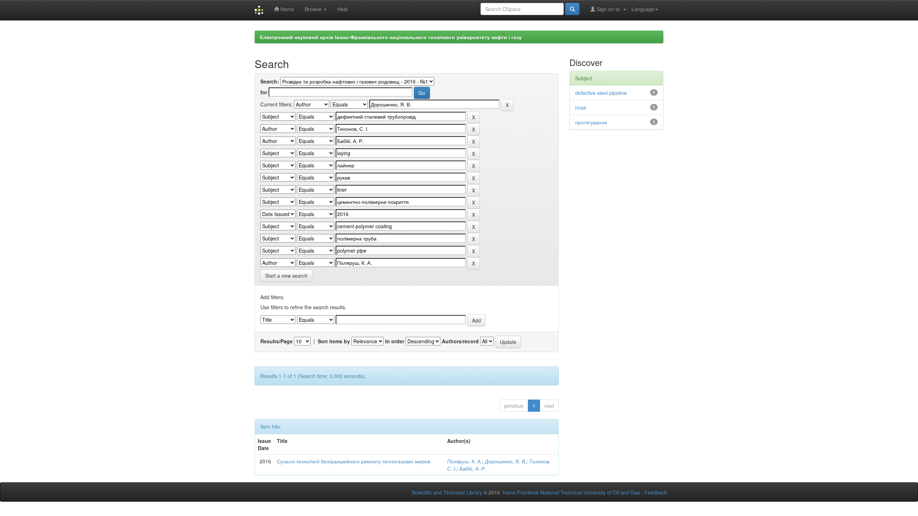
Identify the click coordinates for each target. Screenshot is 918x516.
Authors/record (460, 341)
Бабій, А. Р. (472, 468)
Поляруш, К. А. (464, 461)
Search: (269, 81)
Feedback (655, 492)
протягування (591, 122)
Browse (314, 9)
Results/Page (276, 341)
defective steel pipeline (601, 92)
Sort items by (334, 341)
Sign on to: (609, 9)
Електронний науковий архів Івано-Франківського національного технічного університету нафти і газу (391, 36)
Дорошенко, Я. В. (505, 461)
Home (286, 9)
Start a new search (286, 275)
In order (394, 341)
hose (580, 107)
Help (342, 9)
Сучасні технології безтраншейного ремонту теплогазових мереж (353, 461)
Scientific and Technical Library (447, 492)
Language (642, 9)
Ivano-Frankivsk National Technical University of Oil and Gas (571, 492)
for (263, 92)
